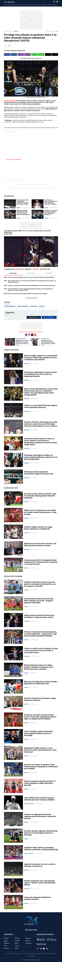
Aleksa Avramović (22, 306)
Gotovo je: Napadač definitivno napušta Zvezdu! (37, 898)
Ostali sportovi (28, 803)
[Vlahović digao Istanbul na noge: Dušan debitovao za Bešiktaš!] (13, 532)
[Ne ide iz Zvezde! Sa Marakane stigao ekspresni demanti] (13, 703)
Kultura (17, 946)
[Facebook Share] (10, 54)
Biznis (54, 5)
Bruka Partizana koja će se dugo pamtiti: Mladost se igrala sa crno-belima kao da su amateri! (39, 667)
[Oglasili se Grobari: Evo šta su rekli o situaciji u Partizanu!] (13, 869)
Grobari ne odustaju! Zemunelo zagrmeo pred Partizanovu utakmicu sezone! (40, 816)
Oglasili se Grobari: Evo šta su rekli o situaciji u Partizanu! (40, 865)
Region (27, 941)
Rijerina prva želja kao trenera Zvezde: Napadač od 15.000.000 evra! (40, 683)
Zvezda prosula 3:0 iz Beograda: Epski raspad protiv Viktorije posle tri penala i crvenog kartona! (40, 562)
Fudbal (26, 501)
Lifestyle (49, 5)
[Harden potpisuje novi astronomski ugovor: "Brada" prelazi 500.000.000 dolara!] (13, 885)
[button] (31, 251)
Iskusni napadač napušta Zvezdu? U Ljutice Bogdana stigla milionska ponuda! (39, 783)
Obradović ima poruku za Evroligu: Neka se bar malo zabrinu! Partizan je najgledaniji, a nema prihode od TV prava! (50, 212)
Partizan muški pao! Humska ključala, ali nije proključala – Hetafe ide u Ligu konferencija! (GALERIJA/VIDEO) (40, 634)
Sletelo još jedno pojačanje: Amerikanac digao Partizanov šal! (38, 473)
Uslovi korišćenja (51, 953)
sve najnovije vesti (31, 298)
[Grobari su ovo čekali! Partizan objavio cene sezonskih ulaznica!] (13, 410)
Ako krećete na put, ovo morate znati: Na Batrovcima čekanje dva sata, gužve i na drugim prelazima (32, 281)
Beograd (28, 938)
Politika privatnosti (41, 953)
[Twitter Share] (51, 54)
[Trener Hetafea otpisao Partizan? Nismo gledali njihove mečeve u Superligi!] (13, 736)
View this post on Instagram (13, 159)
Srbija (16, 948)
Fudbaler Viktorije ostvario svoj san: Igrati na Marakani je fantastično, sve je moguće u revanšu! (40, 584)
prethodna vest (21, 338)
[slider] (31, 263)
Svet (34, 5)
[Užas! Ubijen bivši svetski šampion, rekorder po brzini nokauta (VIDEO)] (13, 802)
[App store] (41, 939)
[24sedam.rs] (9, 2)
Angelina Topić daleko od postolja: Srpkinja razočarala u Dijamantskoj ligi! (41, 849)
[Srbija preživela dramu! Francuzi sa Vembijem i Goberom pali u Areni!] (13, 620)
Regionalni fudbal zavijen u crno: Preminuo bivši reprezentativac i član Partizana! (40, 750)
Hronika (38, 5)
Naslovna (6, 31)
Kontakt (13, 953)
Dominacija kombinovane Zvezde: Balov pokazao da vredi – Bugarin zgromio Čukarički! (39, 601)
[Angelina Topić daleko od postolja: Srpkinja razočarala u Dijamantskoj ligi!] (13, 852)
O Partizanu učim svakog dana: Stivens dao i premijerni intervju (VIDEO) (48, 342)
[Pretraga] (54, 2)
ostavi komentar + (49, 317)
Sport (25, 5)
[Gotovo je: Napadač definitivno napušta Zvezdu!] (13, 902)
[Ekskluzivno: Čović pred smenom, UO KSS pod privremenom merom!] (13, 548)
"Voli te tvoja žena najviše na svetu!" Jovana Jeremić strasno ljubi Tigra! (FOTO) (31, 277)
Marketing (26, 953)
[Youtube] (35, 334)
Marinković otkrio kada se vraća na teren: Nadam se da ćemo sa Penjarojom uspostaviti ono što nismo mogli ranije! (40, 442)
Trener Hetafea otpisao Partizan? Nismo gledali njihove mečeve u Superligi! (38, 733)
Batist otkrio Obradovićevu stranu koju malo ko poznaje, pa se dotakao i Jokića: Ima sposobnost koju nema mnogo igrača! (41, 392)
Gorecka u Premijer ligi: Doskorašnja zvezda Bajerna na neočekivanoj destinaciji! (31, 285)
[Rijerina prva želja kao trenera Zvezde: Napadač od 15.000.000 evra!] (13, 686)
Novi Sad (28, 946)
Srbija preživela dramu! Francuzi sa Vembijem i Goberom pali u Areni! (39, 616)
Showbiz (29, 5)
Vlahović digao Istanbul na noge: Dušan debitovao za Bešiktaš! (38, 528)
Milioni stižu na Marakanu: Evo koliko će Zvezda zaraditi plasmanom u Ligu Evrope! (40, 512)
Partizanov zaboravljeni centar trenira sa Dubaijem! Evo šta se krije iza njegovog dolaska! (40, 374)
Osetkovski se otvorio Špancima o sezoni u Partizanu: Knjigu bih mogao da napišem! (22, 342)
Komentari (49, 273)
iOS (16, 269)
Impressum (19, 953)
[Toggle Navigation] (57, 1)
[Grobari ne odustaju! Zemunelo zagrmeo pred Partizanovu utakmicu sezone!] (13, 819)
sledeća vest (45, 338)
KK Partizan (33, 306)
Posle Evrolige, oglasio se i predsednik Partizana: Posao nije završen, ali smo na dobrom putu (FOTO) (40, 358)
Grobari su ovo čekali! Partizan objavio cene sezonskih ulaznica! (40, 406)
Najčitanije (31, 273)
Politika (20, 5)
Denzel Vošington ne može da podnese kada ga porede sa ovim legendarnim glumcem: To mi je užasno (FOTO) (30, 289)
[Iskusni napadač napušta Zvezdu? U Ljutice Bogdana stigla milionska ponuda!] (13, 786)
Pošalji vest (32, 953)
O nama (8, 953)
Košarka (16, 31)
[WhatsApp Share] (37, 54)
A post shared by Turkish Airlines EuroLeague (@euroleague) (31, 184)
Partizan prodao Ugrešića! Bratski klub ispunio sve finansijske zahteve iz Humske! (40, 833)
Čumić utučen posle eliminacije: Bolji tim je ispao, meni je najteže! (27, 293)
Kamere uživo (13, 5)
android (21, 269)
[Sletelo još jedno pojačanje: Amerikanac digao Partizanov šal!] (13, 476)
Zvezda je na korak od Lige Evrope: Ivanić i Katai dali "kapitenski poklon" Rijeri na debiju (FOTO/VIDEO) (40, 717)
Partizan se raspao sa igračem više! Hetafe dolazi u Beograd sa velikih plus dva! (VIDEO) (41, 767)
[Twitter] (32, 334)
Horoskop (28, 943)
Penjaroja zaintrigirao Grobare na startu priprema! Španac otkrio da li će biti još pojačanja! (40, 457)
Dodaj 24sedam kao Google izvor (32, 58)
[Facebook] (26, 334)
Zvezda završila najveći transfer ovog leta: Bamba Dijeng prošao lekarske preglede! (40, 496)
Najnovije (6, 5)
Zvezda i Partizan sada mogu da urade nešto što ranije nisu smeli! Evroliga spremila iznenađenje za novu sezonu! (40, 424)
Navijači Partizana (10, 101)
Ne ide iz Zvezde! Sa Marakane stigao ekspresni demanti (40, 699)
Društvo (44, 5)
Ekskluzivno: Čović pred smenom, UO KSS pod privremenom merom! (40, 545)
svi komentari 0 (34, 317)
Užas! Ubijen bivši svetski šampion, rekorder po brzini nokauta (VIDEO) (39, 799)
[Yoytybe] (44, 949)
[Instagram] (29, 334)
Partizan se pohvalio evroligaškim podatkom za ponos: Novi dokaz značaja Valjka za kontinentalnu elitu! (23, 202)
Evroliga (41, 306)
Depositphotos (31, 956)
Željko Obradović (10, 306)
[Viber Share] (24, 54)
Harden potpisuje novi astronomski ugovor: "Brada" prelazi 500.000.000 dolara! (39, 883)
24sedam (36, 269)
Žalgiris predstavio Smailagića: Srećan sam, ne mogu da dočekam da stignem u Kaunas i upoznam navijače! (23, 212)
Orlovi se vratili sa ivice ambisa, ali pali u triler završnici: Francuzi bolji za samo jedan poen (41, 651)
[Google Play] (52, 939)
